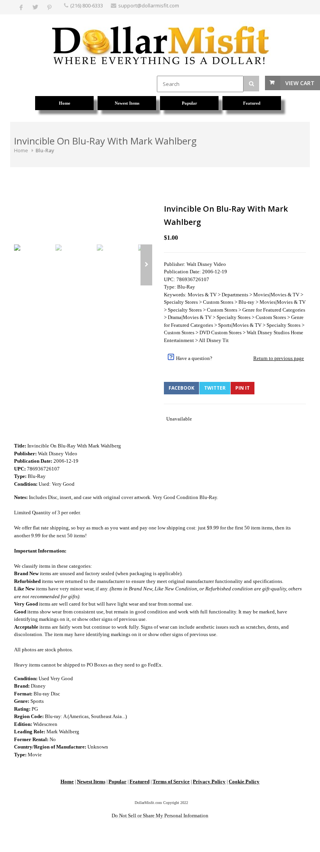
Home (21, 150)
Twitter (215, 388)
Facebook (181, 388)
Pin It (242, 388)
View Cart (300, 83)
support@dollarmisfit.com (148, 5)
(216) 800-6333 (86, 5)
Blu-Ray (45, 150)
